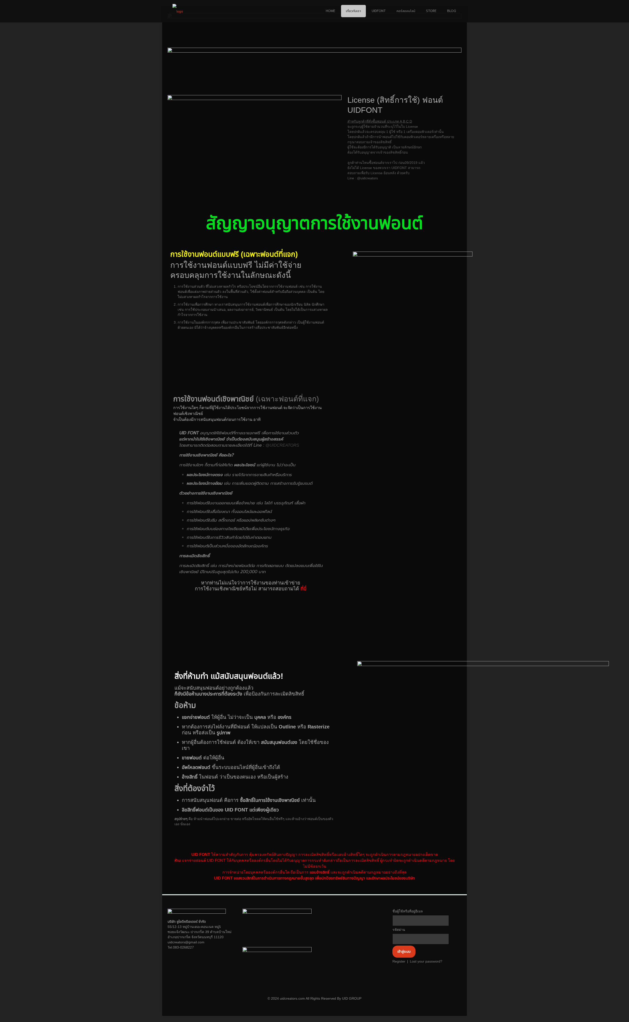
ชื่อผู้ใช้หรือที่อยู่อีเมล (407, 911)
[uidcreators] (177, 11)
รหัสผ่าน (398, 930)
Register (398, 961)
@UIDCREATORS (282, 445)
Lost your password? (426, 961)
